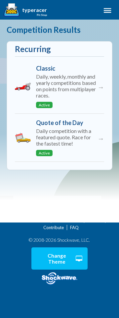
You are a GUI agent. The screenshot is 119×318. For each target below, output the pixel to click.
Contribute (53, 227)
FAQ (74, 227)
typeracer (34, 10)
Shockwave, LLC (59, 278)
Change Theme (57, 259)
